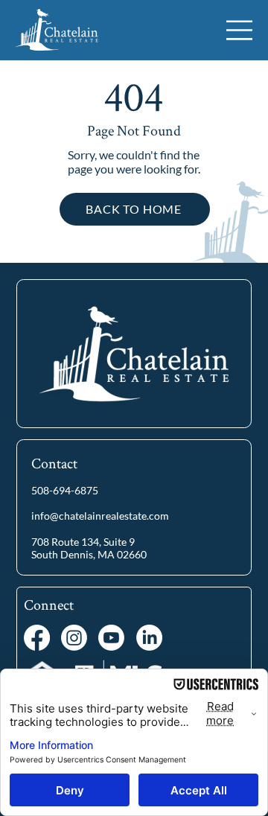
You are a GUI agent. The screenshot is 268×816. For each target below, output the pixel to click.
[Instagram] (74, 638)
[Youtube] (111, 638)
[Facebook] (37, 638)
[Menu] (240, 30)
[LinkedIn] (149, 638)
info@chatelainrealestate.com (100, 515)
